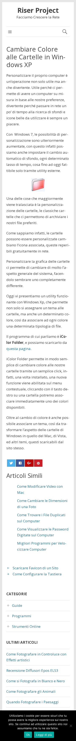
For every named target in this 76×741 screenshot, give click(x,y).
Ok (28, 734)
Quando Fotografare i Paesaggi (32, 701)
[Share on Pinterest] (38, 463)
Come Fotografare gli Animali (31, 691)
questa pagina (18, 348)
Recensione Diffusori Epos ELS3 (32, 670)
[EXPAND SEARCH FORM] (65, 32)
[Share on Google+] (29, 463)
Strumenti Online (26, 626)
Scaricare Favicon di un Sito (35, 568)
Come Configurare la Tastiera (37, 574)
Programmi (21, 616)
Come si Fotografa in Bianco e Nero (35, 681)
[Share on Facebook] (20, 463)
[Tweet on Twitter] (11, 463)
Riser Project (38, 10)
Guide (17, 605)
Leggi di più (44, 734)
